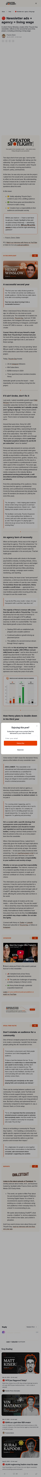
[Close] (37, 726)
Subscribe (20, 743)
